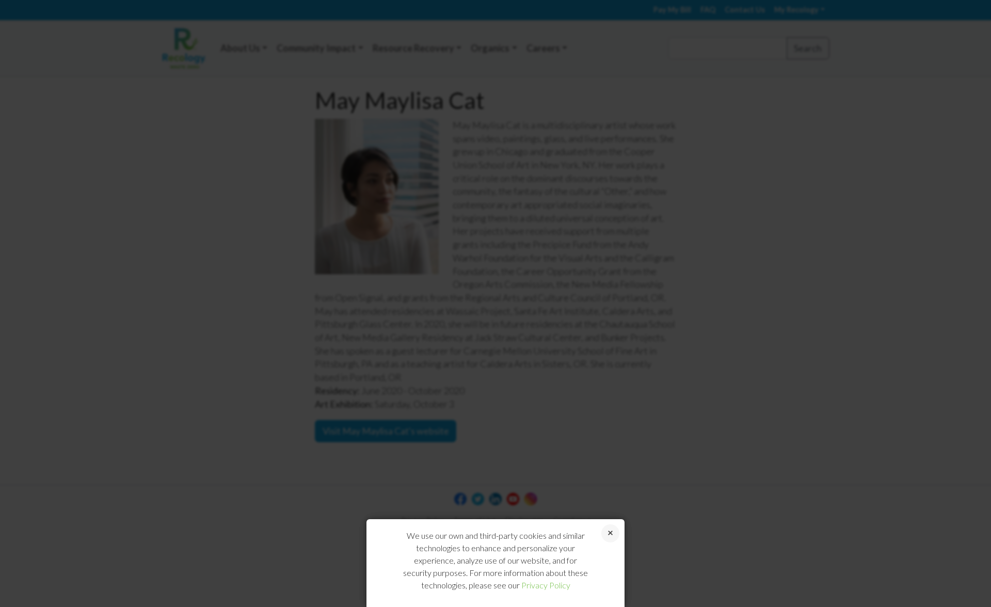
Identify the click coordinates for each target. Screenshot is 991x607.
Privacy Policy (545, 585)
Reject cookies (610, 533)
